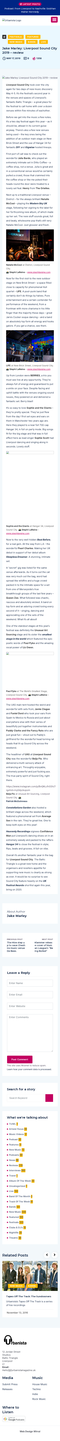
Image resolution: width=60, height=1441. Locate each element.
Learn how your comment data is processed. (29, 1069)
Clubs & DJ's (16, 1227)
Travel (12, 1175)
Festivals (16, 37)
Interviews (15, 1170)
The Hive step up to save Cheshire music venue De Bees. (16, 946)
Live (43, 42)
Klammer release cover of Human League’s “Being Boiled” (44, 946)
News (12, 1160)
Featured (33, 37)
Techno (36, 1389)
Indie (35, 1394)
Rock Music (39, 1398)
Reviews (13, 1165)
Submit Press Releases (10, 1387)
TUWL (12, 1124)
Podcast (13, 1139)
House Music (39, 1384)
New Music (16, 42)
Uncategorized (17, 1186)
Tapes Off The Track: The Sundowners (28, 1296)
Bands (32, 42)
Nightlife (13, 1232)
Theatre (13, 1237)
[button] (54, 20)
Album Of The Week (20, 1181)
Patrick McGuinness (16, 801)
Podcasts (14, 1155)
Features (14, 1144)
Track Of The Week (19, 1201)
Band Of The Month (19, 1196)
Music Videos (16, 1134)
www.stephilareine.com (38, 272)
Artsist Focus (16, 1129)
